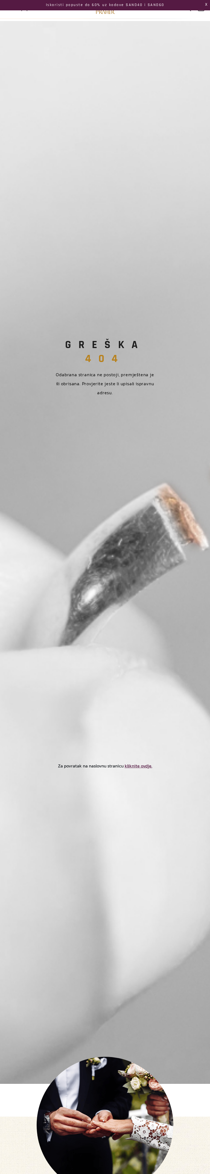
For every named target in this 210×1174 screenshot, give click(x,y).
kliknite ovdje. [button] (138, 766)
